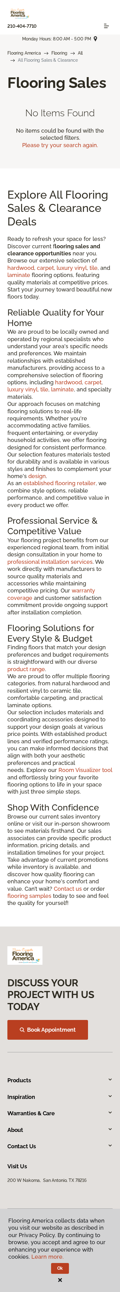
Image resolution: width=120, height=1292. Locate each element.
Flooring (59, 53)
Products (19, 1080)
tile (94, 268)
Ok (60, 1268)
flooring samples (29, 896)
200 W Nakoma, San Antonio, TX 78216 (46, 1180)
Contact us (68, 888)
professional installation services (50, 562)
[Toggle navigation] (106, 26)
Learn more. (47, 1256)
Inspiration (21, 1097)
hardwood (20, 268)
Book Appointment (51, 1029)
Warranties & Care (31, 1113)
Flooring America (24, 53)
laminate (18, 275)
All (80, 53)
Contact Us (21, 1146)
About (15, 1130)
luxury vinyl (72, 268)
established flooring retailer (59, 483)
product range (26, 669)
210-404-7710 (22, 26)
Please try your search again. (60, 145)
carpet (45, 268)
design (37, 476)
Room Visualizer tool (85, 770)
